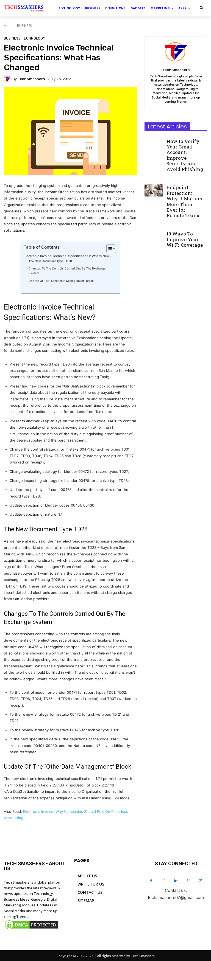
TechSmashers (31, 79)
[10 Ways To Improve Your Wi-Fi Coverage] (154, 237)
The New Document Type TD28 (50, 261)
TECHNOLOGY (33, 38)
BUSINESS (24, 25)
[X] (201, 881)
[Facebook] (151, 881)
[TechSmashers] (8, 78)
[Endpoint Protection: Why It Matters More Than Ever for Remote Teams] (154, 190)
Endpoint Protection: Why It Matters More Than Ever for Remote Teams (184, 201)
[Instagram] (163, 881)
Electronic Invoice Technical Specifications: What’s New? (67, 256)
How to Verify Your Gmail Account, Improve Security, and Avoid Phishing (184, 155)
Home (8, 25)
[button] (201, 8)
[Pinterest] (188, 881)
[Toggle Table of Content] (108, 248)
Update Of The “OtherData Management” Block (61, 281)
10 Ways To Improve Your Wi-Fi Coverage (184, 239)
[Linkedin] (176, 881)
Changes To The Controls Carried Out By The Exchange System (67, 271)
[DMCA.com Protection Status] (31, 928)
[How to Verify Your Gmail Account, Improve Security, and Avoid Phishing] (154, 144)
